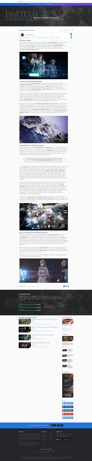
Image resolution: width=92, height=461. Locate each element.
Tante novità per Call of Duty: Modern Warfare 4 (70, 350)
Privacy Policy (43, 454)
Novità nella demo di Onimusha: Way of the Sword (70, 366)
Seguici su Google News (69, 417)
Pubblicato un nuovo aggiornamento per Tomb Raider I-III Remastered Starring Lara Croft (67, 343)
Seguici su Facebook (68, 406)
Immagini (68, 30)
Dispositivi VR (44, 443)
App (46, 1)
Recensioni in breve (51, 437)
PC (31, 37)
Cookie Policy (48, 454)
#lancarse (38, 286)
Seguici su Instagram (68, 410)
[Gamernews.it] (21, 1)
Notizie (27, 1)
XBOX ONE (35, 37)
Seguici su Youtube (68, 414)
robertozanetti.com (46, 452)
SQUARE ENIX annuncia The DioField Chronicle (41, 342)
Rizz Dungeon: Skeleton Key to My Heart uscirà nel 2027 (70, 361)
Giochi (43, 1)
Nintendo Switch (46, 37)
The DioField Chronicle (46, 43)
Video (40, 1)
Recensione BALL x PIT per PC (67, 325)
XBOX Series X (52, 37)
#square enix (29, 286)
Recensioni (31, 1)
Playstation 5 (58, 37)
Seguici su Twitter (68, 403)
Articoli (36, 1)
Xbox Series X (44, 435)
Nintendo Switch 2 (44, 437)
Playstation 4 (40, 37)
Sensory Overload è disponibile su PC (70, 355)
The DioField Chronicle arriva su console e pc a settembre (43, 334)
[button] (64, 286)
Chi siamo (49, 1)
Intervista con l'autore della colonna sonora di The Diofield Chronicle (45, 327)
